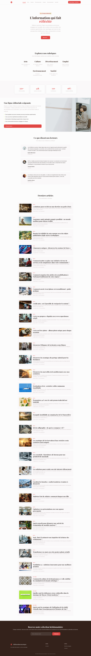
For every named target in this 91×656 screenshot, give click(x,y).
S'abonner (56, 633)
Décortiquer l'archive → (74, 2)
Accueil (24, 2)
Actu (28, 2)
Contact (66, 648)
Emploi (44, 2)
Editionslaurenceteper (19, 644)
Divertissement (38, 2)
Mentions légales (67, 646)
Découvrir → (45, 37)
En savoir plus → (9, 126)
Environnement (50, 2)
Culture (32, 2)
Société (56, 2)
